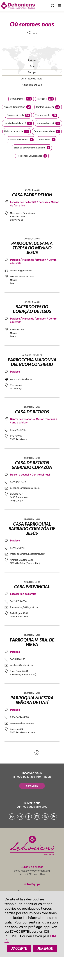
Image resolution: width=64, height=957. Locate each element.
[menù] (60, 6)
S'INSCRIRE (32, 786)
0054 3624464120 (19, 717)
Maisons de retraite (16, 131)
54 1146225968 (17, 548)
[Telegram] (20, 816)
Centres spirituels (18, 115)
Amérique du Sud (32, 84)
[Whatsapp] (11, 816)
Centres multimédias (20, 139)
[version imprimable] (35, 32)
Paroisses (45, 99)
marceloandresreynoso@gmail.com (27, 554)
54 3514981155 (17, 659)
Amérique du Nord (32, 78)
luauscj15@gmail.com (21, 270)
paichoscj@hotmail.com (22, 665)
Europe (32, 72)
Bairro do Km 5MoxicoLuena (17, 333)
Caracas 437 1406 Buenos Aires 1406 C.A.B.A (19, 497)
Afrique (32, 60)
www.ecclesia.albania (21, 379)
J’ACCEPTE (19, 948)
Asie (32, 66)
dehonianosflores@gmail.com (24, 488)
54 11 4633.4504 (18, 601)
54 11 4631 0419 (18, 482)
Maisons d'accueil (48, 123)
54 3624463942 (18, 430)
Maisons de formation (17, 107)
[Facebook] (28, 816)
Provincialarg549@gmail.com (24, 607)
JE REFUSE (45, 948)
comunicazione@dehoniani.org (32, 870)
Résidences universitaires (31, 156)
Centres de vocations (46, 131)
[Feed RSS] (53, 816)
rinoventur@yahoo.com (22, 723)
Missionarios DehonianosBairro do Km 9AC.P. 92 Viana (22, 216)
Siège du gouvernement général (31, 147)
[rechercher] (53, 6)
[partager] (28, 32)
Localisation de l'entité (17, 123)
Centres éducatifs (47, 107)
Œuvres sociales (45, 115)
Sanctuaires (46, 139)
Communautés (20, 99)
